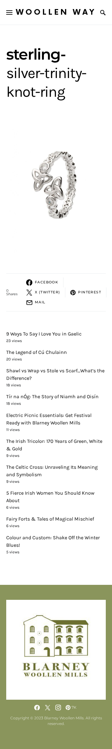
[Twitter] (47, 707)
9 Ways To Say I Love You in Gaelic (44, 334)
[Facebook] (37, 707)
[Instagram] (58, 707)
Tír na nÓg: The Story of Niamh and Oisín (52, 396)
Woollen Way (56, 12)
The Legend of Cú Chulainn (36, 352)
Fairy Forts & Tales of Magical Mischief (50, 519)
